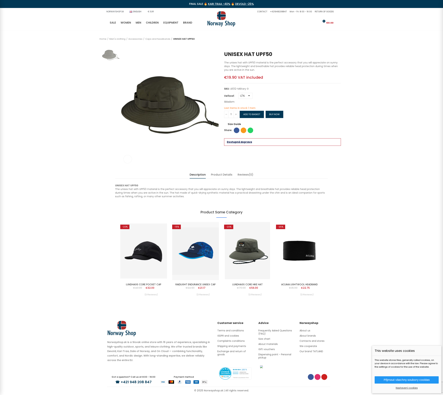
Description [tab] (198, 175)
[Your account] (317, 22)
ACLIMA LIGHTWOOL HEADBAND (299, 284)
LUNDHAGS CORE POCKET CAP (143, 284)
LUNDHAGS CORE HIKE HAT (247, 284)
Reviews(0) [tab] (245, 175)
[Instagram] (317, 377)
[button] (261, 11)
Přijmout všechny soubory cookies (407, 380)
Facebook (236, 130)
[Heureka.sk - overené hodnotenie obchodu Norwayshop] (235, 373)
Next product (338, 46)
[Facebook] (311, 377)
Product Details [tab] (221, 175)
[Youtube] (324, 377)
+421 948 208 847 (136, 382)
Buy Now (274, 114)
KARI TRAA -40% (219, 4)
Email (243, 130)
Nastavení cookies (407, 388)
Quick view (158, 228)
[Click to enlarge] (128, 159)
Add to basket (251, 114)
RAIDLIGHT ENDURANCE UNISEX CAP (195, 284)
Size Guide (234, 124)
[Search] (311, 22)
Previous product (333, 46)
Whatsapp (250, 130)
